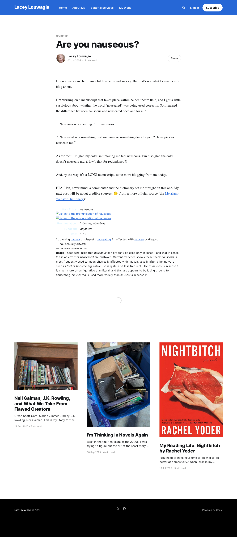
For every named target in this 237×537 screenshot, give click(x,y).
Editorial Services (102, 7)
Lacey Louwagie (31, 7)
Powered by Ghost (212, 510)
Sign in (194, 7)
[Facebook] (124, 508)
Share (174, 58)
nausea (75, 239)
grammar (62, 35)
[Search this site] (184, 7)
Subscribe (212, 7)
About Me (78, 7)
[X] (118, 508)
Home (63, 7)
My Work (125, 7)
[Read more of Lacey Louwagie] (61, 58)
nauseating (104, 239)
